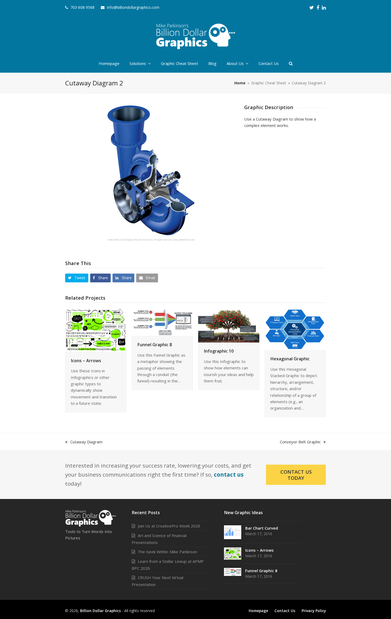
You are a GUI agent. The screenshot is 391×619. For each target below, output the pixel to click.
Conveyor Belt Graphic (300, 441)
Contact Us (284, 610)
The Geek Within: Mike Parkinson (167, 551)
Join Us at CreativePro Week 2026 (169, 526)
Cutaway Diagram (86, 441)
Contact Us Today (296, 474)
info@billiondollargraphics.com (133, 7)
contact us (229, 474)
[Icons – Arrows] (95, 329)
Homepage (258, 610)
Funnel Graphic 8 (154, 345)
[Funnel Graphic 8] (162, 321)
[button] (76, 278)
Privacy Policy (314, 610)
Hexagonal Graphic (290, 359)
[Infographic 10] (228, 325)
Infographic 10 (219, 351)
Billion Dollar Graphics (100, 610)
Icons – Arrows (86, 361)
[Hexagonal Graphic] (295, 328)
